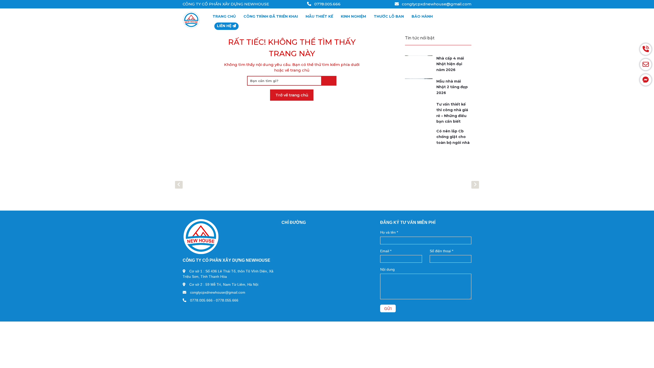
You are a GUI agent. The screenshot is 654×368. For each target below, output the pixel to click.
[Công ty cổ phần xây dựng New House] (191, 20)
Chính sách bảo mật (265, 325)
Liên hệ (224, 26)
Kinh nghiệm (353, 16)
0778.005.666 (327, 4)
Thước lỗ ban (389, 16)
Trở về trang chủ (291, 95)
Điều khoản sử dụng (223, 325)
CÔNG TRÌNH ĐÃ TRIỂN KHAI (270, 16)
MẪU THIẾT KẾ (319, 16)
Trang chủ (224, 16)
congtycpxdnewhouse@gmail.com (436, 4)
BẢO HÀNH (422, 16)
